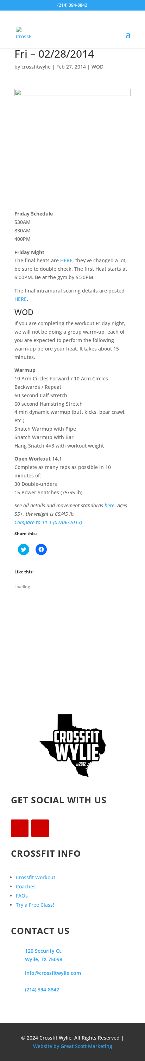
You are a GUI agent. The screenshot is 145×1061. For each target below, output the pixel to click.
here (109, 505)
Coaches (26, 886)
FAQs (22, 895)
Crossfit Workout (35, 877)
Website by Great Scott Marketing (72, 1046)
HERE (66, 260)
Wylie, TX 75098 (43, 959)
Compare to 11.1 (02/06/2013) (48, 522)
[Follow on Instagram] (40, 828)
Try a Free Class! (35, 904)
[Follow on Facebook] (20, 828)
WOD (97, 66)
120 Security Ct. (44, 950)
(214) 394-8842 (42, 989)
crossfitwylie (36, 66)
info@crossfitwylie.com (53, 973)
